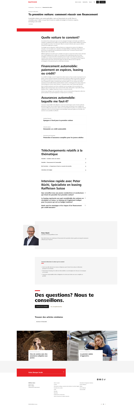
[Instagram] (102, 379)
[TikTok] (105, 379)
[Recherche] (94, 2)
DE (101, 404)
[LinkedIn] (98, 379)
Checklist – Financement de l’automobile (51, 162)
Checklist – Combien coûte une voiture (50, 158)
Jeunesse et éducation (41, 321)
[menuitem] (78, 2)
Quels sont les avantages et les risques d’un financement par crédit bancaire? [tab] (61, 206)
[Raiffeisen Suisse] (32, 2)
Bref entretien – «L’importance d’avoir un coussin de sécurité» (56, 166)
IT (105, 404)
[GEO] (63, 371)
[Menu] (97, 2)
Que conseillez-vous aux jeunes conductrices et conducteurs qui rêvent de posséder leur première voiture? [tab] (62, 194)
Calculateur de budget (46, 170)
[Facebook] (100, 379)
